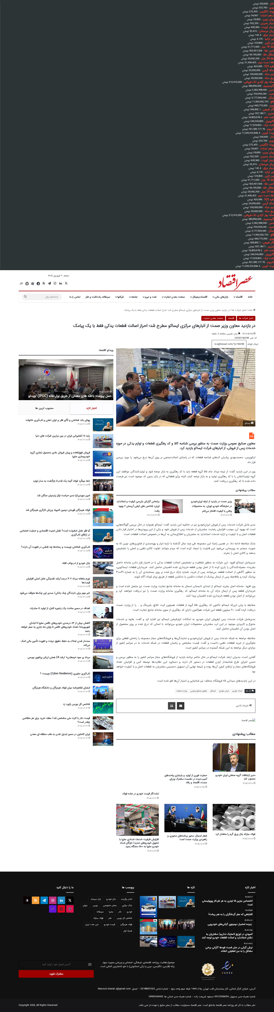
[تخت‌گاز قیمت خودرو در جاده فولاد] (137, 766)
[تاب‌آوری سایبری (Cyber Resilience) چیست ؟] (103, 677)
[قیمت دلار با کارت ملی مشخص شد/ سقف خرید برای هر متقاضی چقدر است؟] (103, 723)
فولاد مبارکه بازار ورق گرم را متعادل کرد (235, 834)
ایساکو (213, 691)
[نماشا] (27, 283)
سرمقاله (100, 912)
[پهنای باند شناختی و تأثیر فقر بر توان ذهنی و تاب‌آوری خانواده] (103, 424)
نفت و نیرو (151, 297)
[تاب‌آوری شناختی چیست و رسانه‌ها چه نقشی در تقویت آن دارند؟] (103, 552)
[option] (66, 379)
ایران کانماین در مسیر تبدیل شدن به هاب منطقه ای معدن (60, 734)
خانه (250, 297)
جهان (85, 905)
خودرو (129, 912)
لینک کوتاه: (252, 344)
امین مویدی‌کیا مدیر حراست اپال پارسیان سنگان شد (63, 495)
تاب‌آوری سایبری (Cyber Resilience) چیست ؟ (65, 673)
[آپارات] (32, 283)
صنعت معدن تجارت (174, 297)
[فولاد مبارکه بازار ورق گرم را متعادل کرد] (234, 817)
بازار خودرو (111, 899)
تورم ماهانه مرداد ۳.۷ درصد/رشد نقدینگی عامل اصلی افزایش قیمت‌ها (58, 581)
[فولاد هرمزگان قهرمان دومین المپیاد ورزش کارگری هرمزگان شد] (103, 517)
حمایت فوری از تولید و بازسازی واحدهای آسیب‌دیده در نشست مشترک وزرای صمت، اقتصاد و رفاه (185, 779)
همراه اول (127, 931)
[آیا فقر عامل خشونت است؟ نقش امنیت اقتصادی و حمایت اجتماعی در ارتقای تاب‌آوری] (103, 535)
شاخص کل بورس (124, 918)
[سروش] (38, 283)
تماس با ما (75, 297)
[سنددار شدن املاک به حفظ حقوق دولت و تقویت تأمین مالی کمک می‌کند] (103, 646)
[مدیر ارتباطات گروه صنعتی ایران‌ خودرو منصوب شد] (234, 757)
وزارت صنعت (181, 691)
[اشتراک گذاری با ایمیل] (180, 706)
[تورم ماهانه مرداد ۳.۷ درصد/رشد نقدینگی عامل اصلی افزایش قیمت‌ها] (103, 582)
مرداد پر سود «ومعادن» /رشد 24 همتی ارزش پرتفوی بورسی (59, 657)
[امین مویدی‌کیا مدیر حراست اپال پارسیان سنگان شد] (103, 500)
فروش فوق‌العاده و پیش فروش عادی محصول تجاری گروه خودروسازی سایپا (60, 455)
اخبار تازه (91, 408)
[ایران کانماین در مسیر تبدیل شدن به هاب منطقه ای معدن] (103, 739)
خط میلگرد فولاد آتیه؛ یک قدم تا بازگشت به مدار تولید (61, 481)
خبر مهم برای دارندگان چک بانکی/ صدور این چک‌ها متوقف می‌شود (55, 593)
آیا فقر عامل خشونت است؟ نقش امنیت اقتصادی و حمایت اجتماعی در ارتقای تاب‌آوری (55, 533)
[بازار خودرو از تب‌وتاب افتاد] (103, 567)
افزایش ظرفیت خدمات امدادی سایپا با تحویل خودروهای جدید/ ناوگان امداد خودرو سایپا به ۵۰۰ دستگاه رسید (139, 842)
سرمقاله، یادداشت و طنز (98, 297)
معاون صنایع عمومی (198, 691)
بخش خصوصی (110, 905)
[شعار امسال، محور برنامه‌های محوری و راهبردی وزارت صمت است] (185, 818)
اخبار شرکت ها (239, 310)
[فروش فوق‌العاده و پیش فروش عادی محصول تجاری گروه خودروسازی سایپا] (103, 463)
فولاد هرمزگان (126, 924)
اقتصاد (239, 297)
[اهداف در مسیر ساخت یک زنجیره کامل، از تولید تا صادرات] (103, 612)
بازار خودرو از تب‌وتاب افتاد (76, 563)
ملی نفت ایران (92, 924)
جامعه (134, 297)
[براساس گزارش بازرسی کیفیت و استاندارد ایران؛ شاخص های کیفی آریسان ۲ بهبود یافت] (172, 506)
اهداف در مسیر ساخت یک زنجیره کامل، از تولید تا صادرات (60, 608)
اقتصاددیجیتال (199, 297)
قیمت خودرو (109, 924)
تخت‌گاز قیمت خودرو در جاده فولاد (140, 794)
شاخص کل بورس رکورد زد (76, 704)
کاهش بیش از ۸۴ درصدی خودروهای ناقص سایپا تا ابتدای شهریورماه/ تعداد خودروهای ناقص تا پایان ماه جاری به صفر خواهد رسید (55, 627)
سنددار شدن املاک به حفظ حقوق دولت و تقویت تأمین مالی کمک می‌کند (55, 643)
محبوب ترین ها (44, 408)
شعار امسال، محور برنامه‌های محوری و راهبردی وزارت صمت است (187, 837)
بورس (95, 905)
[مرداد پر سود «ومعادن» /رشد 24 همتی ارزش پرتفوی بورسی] (103, 662)
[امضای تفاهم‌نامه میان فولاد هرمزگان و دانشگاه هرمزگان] (103, 692)
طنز (109, 918)
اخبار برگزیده (126, 899)
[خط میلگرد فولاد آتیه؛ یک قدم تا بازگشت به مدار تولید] (103, 485)
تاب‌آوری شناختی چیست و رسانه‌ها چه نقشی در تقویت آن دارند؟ (55, 547)
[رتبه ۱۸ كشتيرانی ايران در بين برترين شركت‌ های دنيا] (103, 441)
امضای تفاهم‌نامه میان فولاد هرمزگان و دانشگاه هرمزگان (61, 688)
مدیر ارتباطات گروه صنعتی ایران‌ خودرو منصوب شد (235, 777)
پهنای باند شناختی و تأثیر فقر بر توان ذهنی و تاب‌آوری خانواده (58, 420)
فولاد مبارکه (98, 918)
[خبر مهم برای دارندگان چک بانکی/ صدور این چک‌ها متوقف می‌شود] (103, 597)
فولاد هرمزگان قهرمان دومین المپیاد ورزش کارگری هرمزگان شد (58, 510)
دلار (120, 912)
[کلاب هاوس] (21, 283)
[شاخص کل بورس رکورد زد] (103, 708)
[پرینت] (171, 706)
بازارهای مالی (221, 297)
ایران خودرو (224, 691)
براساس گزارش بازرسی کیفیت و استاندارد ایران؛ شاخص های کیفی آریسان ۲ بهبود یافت (138, 506)
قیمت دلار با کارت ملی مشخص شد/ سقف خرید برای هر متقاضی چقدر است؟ (56, 720)
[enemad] (227, 980)
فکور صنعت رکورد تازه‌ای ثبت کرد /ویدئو (85, 395)
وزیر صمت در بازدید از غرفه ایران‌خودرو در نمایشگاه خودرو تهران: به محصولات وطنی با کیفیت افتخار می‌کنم (211, 506)
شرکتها (120, 297)
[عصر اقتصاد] (234, 281)
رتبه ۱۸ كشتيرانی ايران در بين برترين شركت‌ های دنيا (63, 436)
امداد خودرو (237, 691)
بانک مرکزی (127, 905)
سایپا (111, 912)
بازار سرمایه (96, 899)
